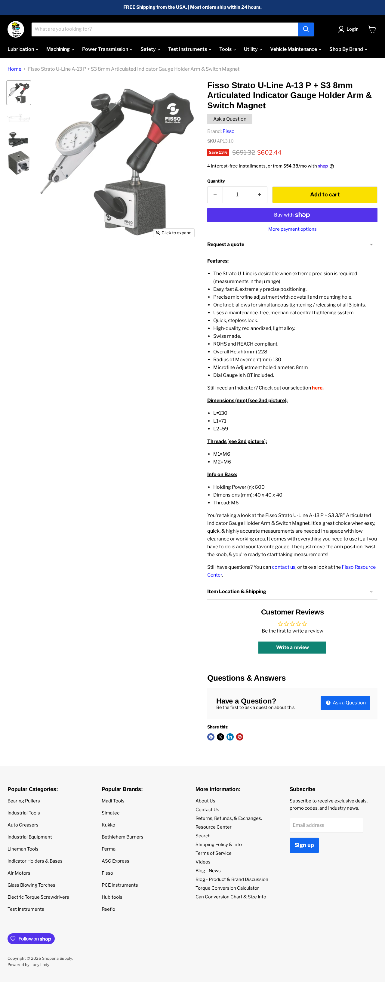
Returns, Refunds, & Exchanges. (229, 818)
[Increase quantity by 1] (259, 194)
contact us (283, 567)
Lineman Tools (23, 849)
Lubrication (21, 49)
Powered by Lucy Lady (28, 964)
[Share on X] (220, 736)
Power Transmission (105, 49)
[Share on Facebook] (210, 736)
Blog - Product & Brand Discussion (232, 879)
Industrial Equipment (30, 837)
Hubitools (112, 897)
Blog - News (208, 870)
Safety (148, 49)
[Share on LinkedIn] (230, 736)
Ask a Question (229, 119)
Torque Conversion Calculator (227, 888)
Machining (58, 49)
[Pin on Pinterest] (239, 736)
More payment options (292, 229)
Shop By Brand (346, 49)
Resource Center (214, 827)
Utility (251, 49)
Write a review (292, 647)
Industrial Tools (24, 813)
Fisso (229, 131)
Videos (203, 862)
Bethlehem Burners (122, 837)
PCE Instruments (120, 885)
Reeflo (108, 909)
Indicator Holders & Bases (35, 861)
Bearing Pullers (24, 801)
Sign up (304, 845)
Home (14, 69)
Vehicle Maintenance (294, 49)
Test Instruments (188, 49)
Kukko (108, 825)
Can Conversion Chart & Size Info (231, 897)
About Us (205, 801)
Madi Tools (113, 801)
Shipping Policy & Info (219, 844)
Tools (226, 49)
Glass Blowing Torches (31, 885)
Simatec (110, 813)
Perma (109, 849)
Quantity (216, 181)
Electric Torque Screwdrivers (38, 897)
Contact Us (207, 809)
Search (203, 836)
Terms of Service (214, 853)
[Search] (306, 29)
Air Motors (19, 873)
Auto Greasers (23, 825)
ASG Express (115, 861)
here (317, 388)
